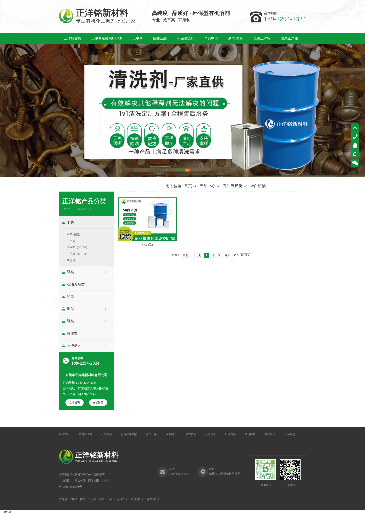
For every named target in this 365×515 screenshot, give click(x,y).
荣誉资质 (191, 434)
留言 (355, 154)
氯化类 (72, 333)
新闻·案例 (235, 38)
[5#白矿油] (147, 240)
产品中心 (211, 38)
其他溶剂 (74, 345)
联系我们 (289, 434)
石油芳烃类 (76, 284)
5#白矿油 (258, 186)
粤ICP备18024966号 (70, 486)
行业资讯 (230, 434)
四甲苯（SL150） (78, 247)
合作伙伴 (151, 434)
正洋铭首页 (72, 38)
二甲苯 (138, 38)
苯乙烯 (71, 260)
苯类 (70, 222)
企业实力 (171, 434)
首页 (188, 186)
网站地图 (93, 480)
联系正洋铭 (289, 38)
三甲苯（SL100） (78, 253)
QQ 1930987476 (355, 145)
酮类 (70, 321)
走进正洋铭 (262, 38)
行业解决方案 (129, 434)
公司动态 (210, 434)
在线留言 (98, 402)
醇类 (70, 272)
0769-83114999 (355, 136)
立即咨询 (74, 402)
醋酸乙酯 (160, 38)
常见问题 (250, 434)
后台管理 (80, 480)
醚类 (70, 309)
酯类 (70, 296)
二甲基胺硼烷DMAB (106, 38)
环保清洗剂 (185, 38)
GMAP (105, 480)
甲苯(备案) (73, 234)
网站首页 (64, 434)
